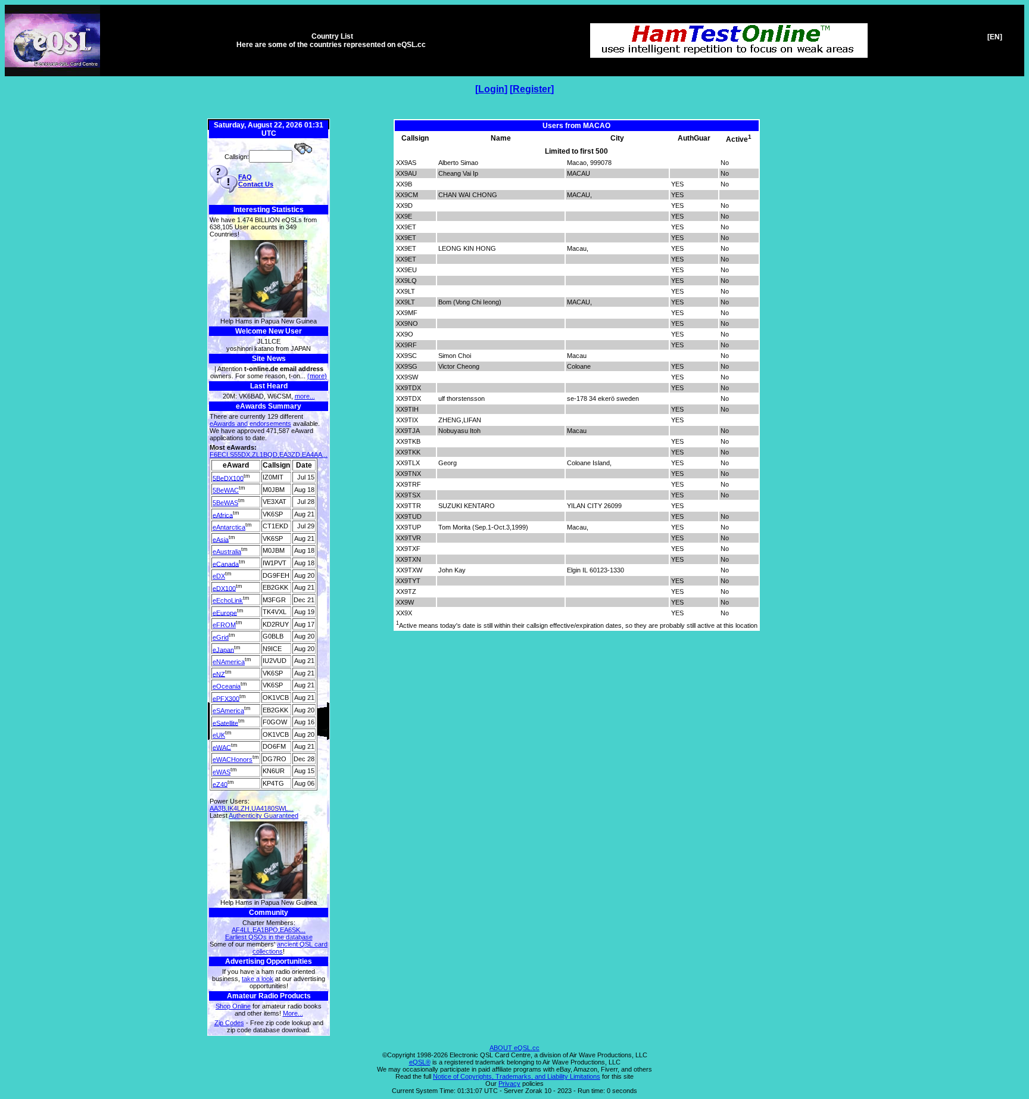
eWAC (222, 747)
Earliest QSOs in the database (269, 937)
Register (532, 89)
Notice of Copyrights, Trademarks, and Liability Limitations (516, 1076)
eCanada (226, 563)
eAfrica (223, 514)
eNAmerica (229, 661)
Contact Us (255, 184)
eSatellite (225, 722)
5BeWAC (226, 490)
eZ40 (220, 783)
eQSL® (420, 1062)
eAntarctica (229, 527)
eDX (219, 576)
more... (305, 396)
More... (293, 1013)
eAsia (221, 539)
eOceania (227, 686)
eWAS (221, 772)
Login (491, 89)
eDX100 (224, 587)
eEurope (225, 612)
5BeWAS (225, 502)
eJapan (223, 649)
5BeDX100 (228, 477)
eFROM (224, 624)
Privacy (509, 1083)
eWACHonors (232, 759)
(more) (317, 375)
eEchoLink (228, 600)
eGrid (221, 637)
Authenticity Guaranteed (263, 815)
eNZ (219, 673)
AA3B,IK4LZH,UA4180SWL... (252, 808)
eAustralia (227, 551)
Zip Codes (229, 1022)
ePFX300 (226, 698)
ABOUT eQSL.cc (514, 1047)
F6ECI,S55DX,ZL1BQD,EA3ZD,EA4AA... (269, 454)
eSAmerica (228, 710)
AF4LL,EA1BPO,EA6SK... (268, 929)
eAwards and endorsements (250, 423)
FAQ (245, 176)
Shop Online (233, 1006)
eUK (219, 735)
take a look (257, 978)
